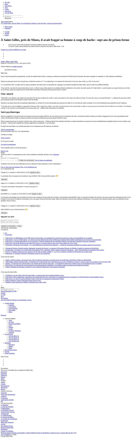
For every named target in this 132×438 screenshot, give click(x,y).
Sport (6, 4)
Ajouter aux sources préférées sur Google (13, 49)
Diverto (7, 351)
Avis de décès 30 (14, 337)
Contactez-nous (54, 433)
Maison (11, 346)
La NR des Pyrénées (7, 407)
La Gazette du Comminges (9, 419)
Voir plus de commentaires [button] (9, 228)
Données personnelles (18, 433)
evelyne (3, 424)
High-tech (12, 344)
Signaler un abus (35, 172)
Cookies (27, 433)
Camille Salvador (17, 66)
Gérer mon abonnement (8, 394)
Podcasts (3, 315)
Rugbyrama (4, 420)
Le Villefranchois (6, 415)
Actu (6, 7)
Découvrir (4, 372)
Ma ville (7, 2)
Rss (2, 401)
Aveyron (11, 322)
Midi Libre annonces (7, 422)
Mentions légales (6, 433)
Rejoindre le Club (11, 291)
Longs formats (13, 308)
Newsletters (4, 298)
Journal (3, 291)
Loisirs (7, 9)
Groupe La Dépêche (7, 431)
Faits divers (8, 6)
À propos (62, 433)
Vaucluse (11, 332)
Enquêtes (11, 305)
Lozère (11, 329)
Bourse (3, 389)
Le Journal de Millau (7, 417)
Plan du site (69, 433)
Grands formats (9, 303)
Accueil (7, 31)
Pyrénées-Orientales (15, 331)
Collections (4, 398)
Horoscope (4, 387)
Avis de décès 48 (14, 341)
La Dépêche (4, 405)
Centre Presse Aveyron (8, 412)
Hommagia (4, 429)
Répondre (4, 179)
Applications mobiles (7, 400)
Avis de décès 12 (14, 336)
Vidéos (3, 382)
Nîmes (8, 61)
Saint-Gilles (13, 61)
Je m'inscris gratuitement (8, 144)
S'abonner (8, 28)
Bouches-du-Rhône (14, 324)
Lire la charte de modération (43, 160)
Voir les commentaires (7, 129)
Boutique (23, 300)
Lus (6, 233)
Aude (10, 320)
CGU (75, 433)
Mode (10, 348)
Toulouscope (5, 413)
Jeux (2, 296)
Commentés (8, 234)
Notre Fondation (10, 353)
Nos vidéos (12, 310)
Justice (7, 35)
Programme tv (5, 386)
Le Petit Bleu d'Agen (7, 410)
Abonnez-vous (15, 300)
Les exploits (12, 307)
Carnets (3, 384)
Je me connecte (5, 138)
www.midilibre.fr (6, 434)
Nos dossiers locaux (11, 350)
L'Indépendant (5, 408)
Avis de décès (9, 13)
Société (7, 33)
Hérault (11, 327)
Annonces (8, 11)
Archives (3, 396)
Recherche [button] (8, 18)
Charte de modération (42, 433)
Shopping (8, 343)
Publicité (33, 433)
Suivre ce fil (4, 151)
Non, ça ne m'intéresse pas (28, 167)
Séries (10, 312)
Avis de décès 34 (14, 339)
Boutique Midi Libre (7, 427)
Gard (10, 325)
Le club (3, 295)
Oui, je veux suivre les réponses (10, 167)
